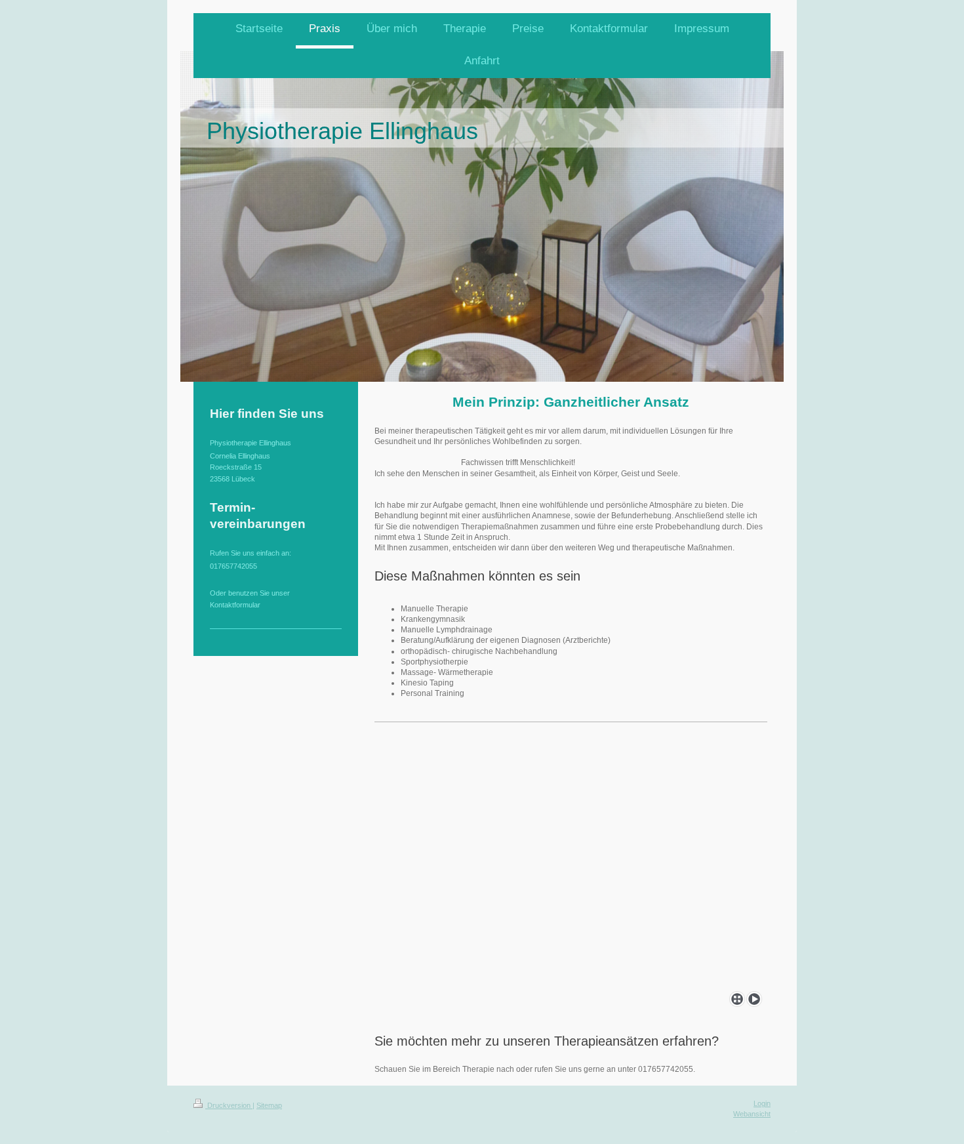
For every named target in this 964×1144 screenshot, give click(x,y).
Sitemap (269, 1105)
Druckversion (228, 1105)
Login (762, 1103)
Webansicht (752, 1114)
